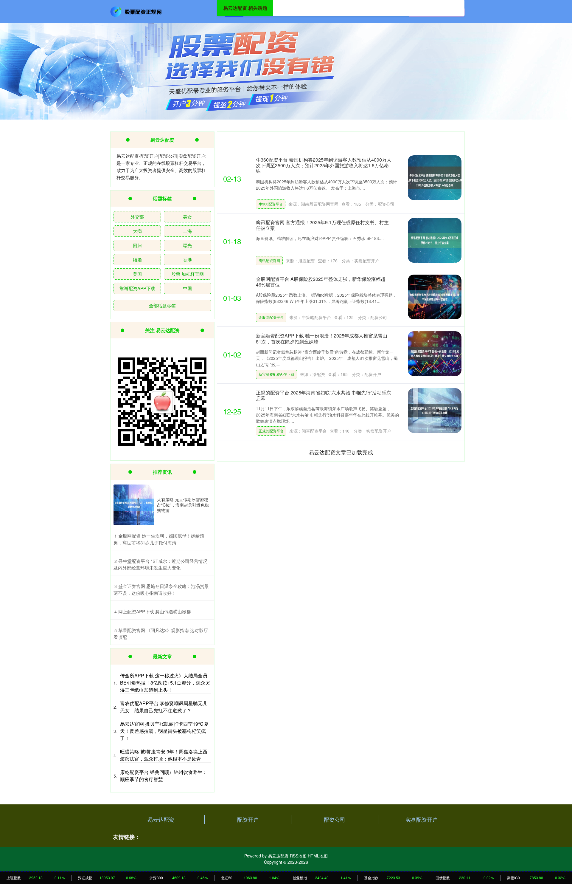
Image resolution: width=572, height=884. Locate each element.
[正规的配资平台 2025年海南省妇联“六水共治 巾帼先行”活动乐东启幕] (434, 410)
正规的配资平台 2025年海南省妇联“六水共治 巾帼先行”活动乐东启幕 (323, 395)
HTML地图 (318, 856)
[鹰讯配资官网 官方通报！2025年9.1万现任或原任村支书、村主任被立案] (434, 240)
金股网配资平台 (271, 317)
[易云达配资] (136, 11)
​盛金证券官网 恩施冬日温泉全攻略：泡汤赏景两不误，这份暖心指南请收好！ (161, 589)
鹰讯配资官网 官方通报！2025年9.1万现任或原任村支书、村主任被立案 (322, 225)
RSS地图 (298, 856)
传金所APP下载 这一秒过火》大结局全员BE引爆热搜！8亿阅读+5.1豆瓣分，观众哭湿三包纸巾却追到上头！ (165, 682)
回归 (137, 245)
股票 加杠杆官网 (187, 274)
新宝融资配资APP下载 (276, 374)
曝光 (187, 245)
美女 (187, 216)
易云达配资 (160, 819)
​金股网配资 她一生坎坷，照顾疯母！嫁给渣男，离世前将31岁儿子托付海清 (159, 539)
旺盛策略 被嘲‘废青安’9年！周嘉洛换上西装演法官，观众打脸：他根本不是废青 (163, 755)
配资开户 (248, 819)
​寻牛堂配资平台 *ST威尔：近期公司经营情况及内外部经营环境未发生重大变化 (160, 564)
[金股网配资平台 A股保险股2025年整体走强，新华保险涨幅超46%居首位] (434, 297)
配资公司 (334, 819)
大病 (137, 231)
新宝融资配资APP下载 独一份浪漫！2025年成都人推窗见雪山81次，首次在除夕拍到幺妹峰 (321, 338)
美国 (137, 274)
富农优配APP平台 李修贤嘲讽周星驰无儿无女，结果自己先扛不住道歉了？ (163, 707)
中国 (187, 288)
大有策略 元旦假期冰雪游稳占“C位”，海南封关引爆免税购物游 (183, 504)
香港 (187, 259)
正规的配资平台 (271, 430)
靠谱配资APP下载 (137, 288)
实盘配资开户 (421, 819)
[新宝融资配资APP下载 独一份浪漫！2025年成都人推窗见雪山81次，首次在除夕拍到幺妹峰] (434, 353)
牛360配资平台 (271, 203)
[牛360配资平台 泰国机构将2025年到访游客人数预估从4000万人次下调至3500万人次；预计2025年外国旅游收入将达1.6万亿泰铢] (434, 177)
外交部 (137, 216)
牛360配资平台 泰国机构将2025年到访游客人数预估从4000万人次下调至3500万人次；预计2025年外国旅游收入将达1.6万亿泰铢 (323, 165)
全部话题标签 (162, 305)
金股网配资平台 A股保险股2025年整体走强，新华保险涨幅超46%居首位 (321, 281)
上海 (187, 231)
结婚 (137, 259)
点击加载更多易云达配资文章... (341, 452)
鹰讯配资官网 (269, 260)
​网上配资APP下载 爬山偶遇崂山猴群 (154, 611)
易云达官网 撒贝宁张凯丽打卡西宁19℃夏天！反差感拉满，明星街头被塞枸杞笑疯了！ (164, 730)
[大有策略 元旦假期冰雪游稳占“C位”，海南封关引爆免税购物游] (134, 504)
